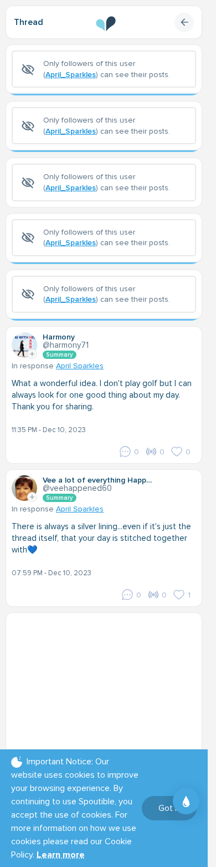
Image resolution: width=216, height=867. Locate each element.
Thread (28, 22)
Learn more (61, 854)
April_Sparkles (70, 74)
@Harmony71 (66, 345)
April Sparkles (80, 366)
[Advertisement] (108, 687)
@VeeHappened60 (77, 488)
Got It (169, 808)
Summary (59, 354)
